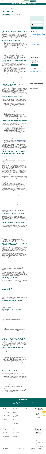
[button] (39, 68)
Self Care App (15, 426)
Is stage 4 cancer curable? (20, 448)
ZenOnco (3, 8)
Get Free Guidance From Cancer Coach (37, 19)
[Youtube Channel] (40, 442)
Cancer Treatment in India (6, 450)
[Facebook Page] (39, 440)
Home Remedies (15, 429)
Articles (12, 8)
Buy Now (34, 64)
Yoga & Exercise (15, 423)
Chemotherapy (6, 67)
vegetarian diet (20, 140)
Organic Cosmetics (6, 436)
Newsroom (4, 420)
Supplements (5, 432)
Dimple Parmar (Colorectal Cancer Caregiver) (22, 450)
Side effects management (7, 14)
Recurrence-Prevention (16, 424)
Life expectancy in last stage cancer (7, 448)
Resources (8, 8)
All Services (15, 409)
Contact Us (4, 422)
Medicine (4, 428)
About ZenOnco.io (5, 409)
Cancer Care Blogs (16, 432)
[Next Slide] (43, 39)
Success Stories (15, 433)
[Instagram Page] (39, 443)
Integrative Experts (26, 411)
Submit (37, 27)
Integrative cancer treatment (34, 450)
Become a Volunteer (6, 424)
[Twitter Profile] (40, 446)
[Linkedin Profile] (39, 445)
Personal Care (5, 437)
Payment (4, 423)
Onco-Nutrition (15, 416)
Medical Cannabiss (16, 419)
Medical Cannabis (5, 429)
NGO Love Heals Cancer (16, 436)
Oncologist (25, 409)
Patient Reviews (5, 419)
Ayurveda (4, 433)
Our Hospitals (5, 411)
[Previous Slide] (38, 39)
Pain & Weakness (15, 415)
